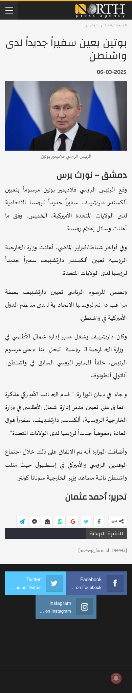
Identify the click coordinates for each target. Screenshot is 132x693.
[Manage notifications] (116, 678)
